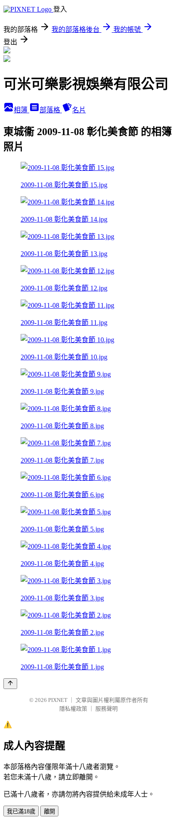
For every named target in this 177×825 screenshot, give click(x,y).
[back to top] (10, 683)
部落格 (51, 110)
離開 (49, 811)
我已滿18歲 (21, 811)
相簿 (21, 110)
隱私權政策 (73, 708)
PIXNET (57, 700)
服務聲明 (106, 708)
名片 (79, 110)
